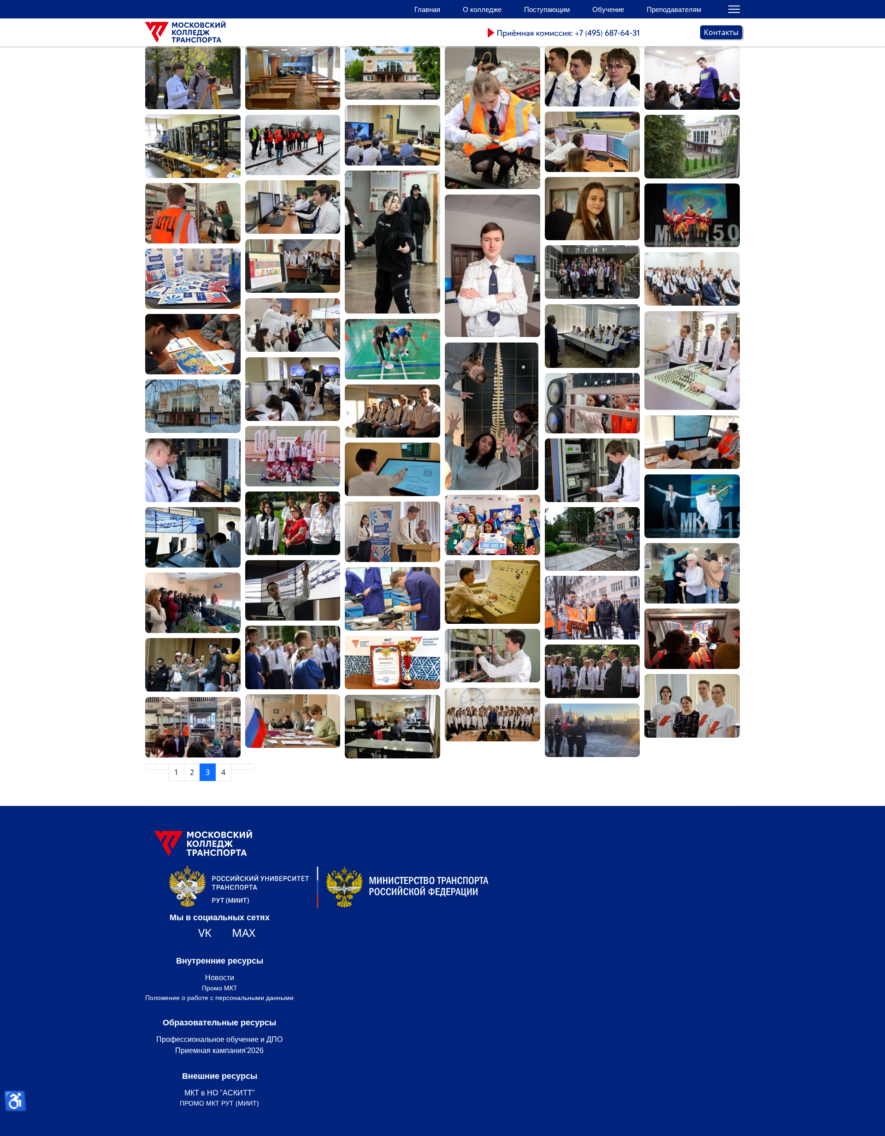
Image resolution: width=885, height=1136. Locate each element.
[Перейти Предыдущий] (163, 766)
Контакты (721, 32)
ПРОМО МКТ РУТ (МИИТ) (219, 1103)
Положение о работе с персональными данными (219, 997)
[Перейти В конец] (248, 766)
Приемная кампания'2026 (219, 1050)
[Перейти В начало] (151, 766)
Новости (219, 978)
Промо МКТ (219, 988)
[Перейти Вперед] (237, 766)
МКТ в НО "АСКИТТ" (219, 1093)
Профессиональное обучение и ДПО (219, 1039)
